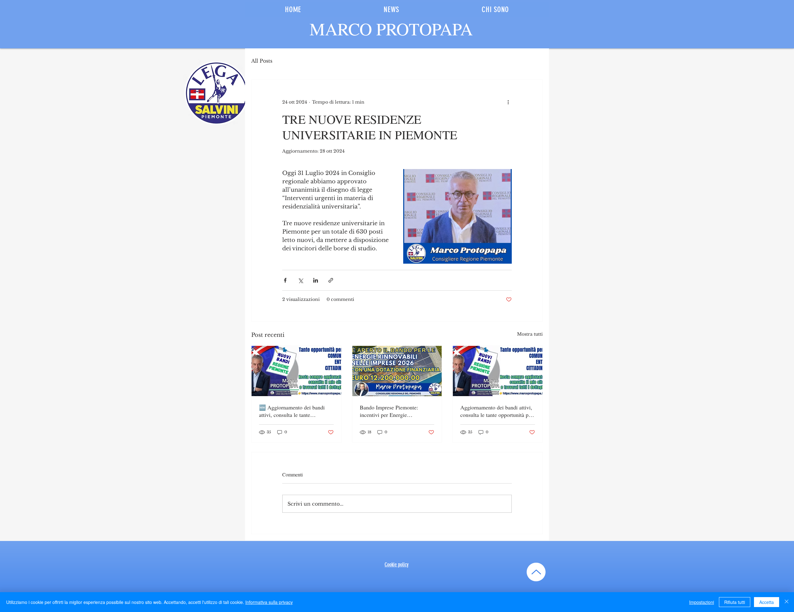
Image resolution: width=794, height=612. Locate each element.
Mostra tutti (530, 334)
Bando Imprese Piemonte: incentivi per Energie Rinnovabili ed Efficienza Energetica (389, 411)
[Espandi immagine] (457, 216)
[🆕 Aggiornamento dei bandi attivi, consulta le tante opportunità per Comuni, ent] (296, 371)
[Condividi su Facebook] (285, 280)
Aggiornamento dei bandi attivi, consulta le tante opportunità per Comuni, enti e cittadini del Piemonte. (496, 411)
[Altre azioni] (508, 102)
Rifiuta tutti (734, 602)
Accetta (766, 602)
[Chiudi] (786, 602)
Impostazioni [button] (701, 602)
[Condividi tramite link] (331, 280)
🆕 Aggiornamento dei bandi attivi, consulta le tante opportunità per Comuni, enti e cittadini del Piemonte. (293, 411)
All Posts (261, 61)
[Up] (536, 572)
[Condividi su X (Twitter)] (300, 280)
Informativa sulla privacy (269, 602)
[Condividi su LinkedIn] (316, 280)
